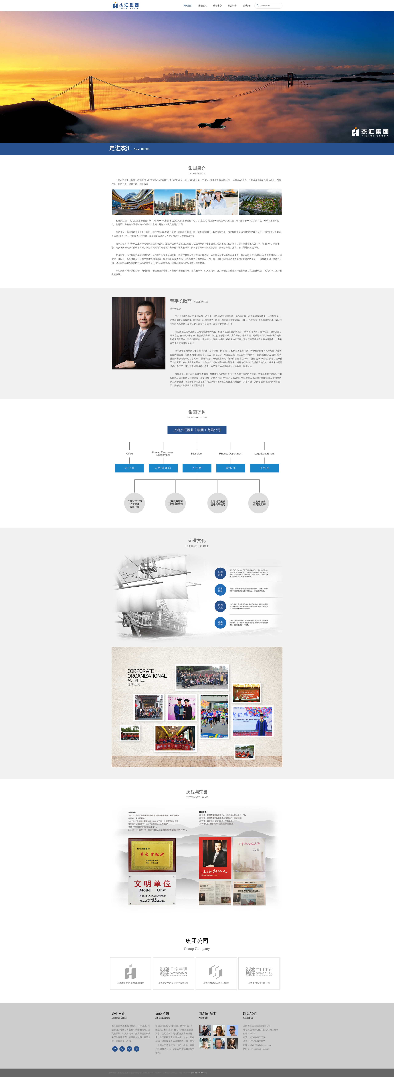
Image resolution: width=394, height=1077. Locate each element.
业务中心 (217, 5)
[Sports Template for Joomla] (218, 1030)
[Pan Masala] (205, 1030)
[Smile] (218, 1043)
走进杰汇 (202, 5)
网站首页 (189, 5)
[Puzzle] (232, 1043)
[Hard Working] (205, 1043)
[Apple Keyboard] (232, 1030)
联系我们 (247, 5)
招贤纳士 (232, 5)
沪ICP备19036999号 (199, 1073)
